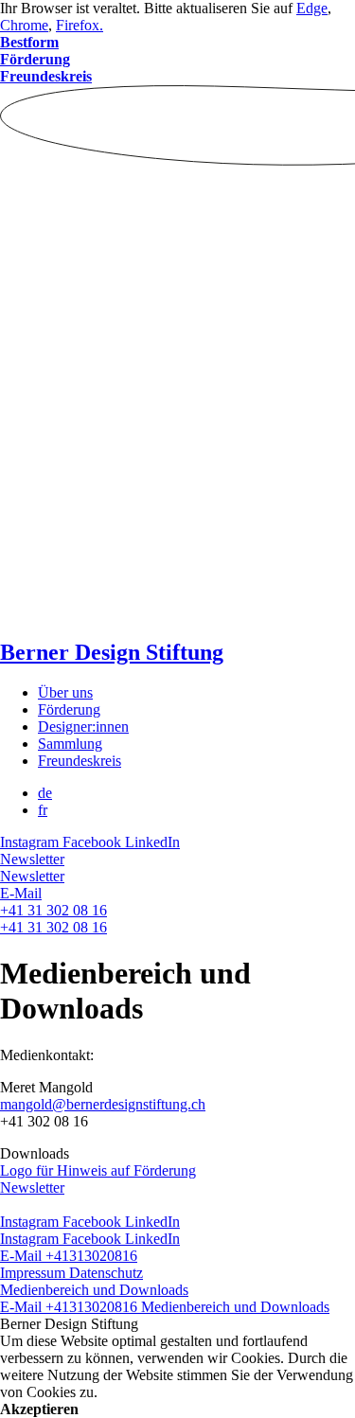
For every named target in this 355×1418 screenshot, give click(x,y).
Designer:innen (83, 726)
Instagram (31, 842)
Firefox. (79, 25)
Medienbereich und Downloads (94, 1290)
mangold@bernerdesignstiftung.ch (102, 1104)
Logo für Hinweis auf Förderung (98, 1170)
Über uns (65, 692)
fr (42, 810)
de (45, 793)
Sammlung (70, 744)
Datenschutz (106, 1273)
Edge (312, 8)
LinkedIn (152, 842)
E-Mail (21, 893)
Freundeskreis (79, 761)
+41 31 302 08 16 (53, 910)
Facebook (93, 842)
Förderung (69, 709)
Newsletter (32, 859)
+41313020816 (91, 1256)
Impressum (34, 1273)
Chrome (24, 25)
